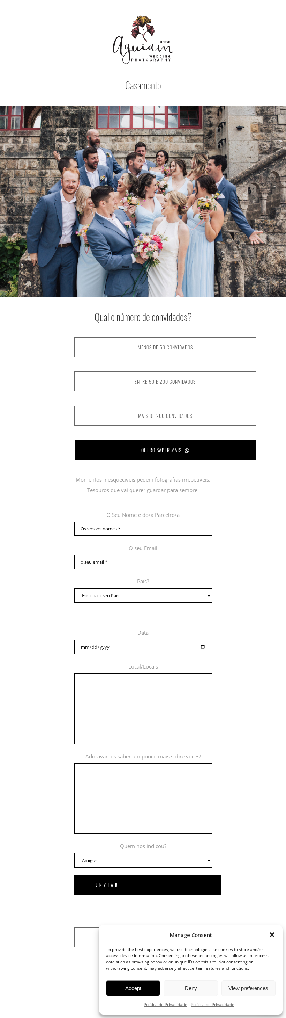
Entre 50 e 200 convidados (165, 381)
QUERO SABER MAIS (161, 450)
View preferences (248, 988)
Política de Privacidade (165, 1005)
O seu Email (143, 547)
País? (143, 581)
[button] (272, 934)
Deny (191, 988)
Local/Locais (143, 666)
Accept (133, 988)
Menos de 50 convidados (165, 347)
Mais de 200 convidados (165, 415)
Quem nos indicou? (143, 846)
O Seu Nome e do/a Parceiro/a (143, 514)
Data (143, 632)
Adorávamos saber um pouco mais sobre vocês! (143, 756)
